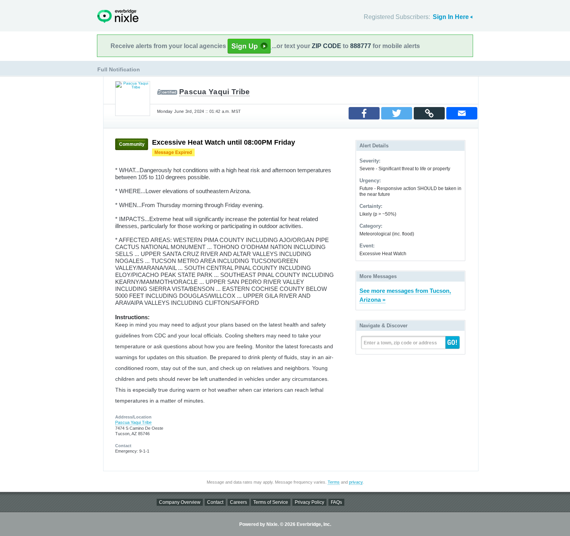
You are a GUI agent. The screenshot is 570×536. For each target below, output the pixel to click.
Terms (334, 482)
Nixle (117, 16)
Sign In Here (451, 17)
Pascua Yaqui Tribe (214, 92)
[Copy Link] (429, 113)
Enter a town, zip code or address (400, 343)
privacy (356, 482)
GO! (452, 342)
